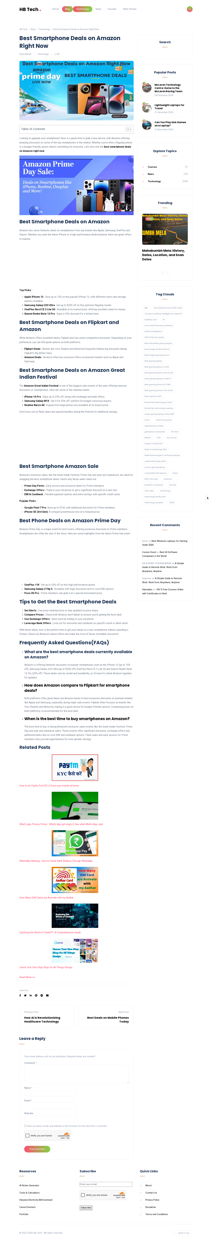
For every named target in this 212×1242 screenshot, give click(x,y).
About (148, 1185)
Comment (30, 1063)
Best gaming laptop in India (156, 367)
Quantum (168, 479)
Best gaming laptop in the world (158, 373)
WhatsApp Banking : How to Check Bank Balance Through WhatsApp (56, 860)
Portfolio (23, 1214)
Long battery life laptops (155, 473)
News (98, 9)
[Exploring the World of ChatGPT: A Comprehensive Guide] (75, 916)
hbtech (147, 437)
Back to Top (184, 1233)
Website (28, 1113)
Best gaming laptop (153, 361)
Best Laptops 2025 (152, 396)
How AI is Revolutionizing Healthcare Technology (42, 1019)
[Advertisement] (76, 265)
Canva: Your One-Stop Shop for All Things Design (45, 967)
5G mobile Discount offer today (168, 308)
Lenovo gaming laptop (154, 467)
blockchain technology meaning (158, 408)
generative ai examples (154, 432)
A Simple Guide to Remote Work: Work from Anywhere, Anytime (163, 567)
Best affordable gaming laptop (158, 343)
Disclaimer (150, 1207)
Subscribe (86, 1207)
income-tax (172, 437)
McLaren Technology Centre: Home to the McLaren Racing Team (168, 88)
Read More (25, 977)
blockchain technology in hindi (158, 402)
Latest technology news (155, 461)
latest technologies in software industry (162, 455)
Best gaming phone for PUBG (157, 384)
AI (164, 319)
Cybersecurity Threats (154, 426)
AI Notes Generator (29, 1185)
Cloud (147, 420)
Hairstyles (147, 589)
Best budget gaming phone (156, 355)
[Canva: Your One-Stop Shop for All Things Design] (75, 950)
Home (55, 9)
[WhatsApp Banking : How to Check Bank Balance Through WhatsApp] (75, 843)
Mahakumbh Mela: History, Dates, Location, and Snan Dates (163, 254)
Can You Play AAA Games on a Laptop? (170, 124)
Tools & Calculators (29, 1192)
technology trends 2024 (155, 496)
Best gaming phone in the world (158, 390)
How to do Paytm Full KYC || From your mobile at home (49, 785)
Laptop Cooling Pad (153, 443)
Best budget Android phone (156, 349)
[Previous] (162, 272)
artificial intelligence (153, 331)
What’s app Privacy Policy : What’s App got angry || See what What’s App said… (61, 824)
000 (146, 308)
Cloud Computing (163, 420)
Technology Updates (153, 502)
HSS (159, 437)
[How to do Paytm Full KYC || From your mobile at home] (75, 767)
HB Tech (30, 9)
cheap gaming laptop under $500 (159, 414)
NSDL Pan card (151, 479)
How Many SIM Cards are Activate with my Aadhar (46, 897)
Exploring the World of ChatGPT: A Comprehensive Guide (50, 932)
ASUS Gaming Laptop (154, 337)
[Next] (167, 272)
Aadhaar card (150, 319)
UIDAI (171, 502)
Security (172, 485)
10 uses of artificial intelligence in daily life (163, 314)
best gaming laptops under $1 (157, 378)
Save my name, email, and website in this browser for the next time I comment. (67, 1126)
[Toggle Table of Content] (126, 129)
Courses (112, 9)
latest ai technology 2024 (155, 449)
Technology (82, 9)
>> (32, 977)
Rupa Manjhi (25, 54)
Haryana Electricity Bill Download (35, 1199)
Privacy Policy (152, 1199)
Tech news (149, 491)
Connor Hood (149, 552)
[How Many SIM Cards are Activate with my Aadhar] (75, 880)
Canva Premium (27, 1207)
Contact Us (151, 1192)
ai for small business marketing (158, 325)
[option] (165, 238)
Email (28, 1100)
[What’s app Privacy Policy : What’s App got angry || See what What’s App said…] (75, 806)
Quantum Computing (153, 485)
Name (28, 1087)
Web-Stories (129, 9)
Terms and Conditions (156, 1214)
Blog (67, 9)
